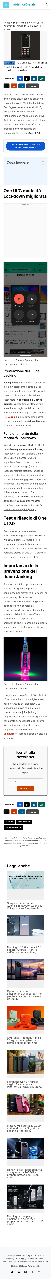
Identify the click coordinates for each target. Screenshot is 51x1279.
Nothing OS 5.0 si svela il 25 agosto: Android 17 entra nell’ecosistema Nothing (24, 950)
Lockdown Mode (13, 827)
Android (9, 822)
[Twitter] (12, 1272)
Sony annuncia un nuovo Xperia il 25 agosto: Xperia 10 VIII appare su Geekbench (24, 906)
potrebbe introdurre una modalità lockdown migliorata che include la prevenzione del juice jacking (23, 505)
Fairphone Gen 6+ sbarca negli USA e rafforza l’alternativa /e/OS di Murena (24, 1084)
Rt (14, 86)
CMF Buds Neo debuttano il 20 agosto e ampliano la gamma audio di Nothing (24, 1040)
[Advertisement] (25, 232)
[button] (47, 4)
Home (7, 22)
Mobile (24, 22)
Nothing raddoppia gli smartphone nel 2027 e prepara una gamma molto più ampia (25, 1220)
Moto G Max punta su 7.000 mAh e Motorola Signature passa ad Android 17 (24, 1128)
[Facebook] (32, 1272)
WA (41, 79)
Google (11, 416)
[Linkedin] (18, 1272)
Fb (20, 79)
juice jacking (23, 822)
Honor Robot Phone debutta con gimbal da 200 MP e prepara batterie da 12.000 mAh (24, 1173)
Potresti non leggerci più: (26, 146)
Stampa (32, 86)
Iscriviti (25, 789)
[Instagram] (25, 1272)
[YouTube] (39, 1272)
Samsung (9, 733)
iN (34, 79)
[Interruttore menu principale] (6, 5)
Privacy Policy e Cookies (31, 1266)
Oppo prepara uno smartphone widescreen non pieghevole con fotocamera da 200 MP (24, 995)
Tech (15, 22)
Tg (21, 86)
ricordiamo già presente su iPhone (23, 449)
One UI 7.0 (34, 133)
